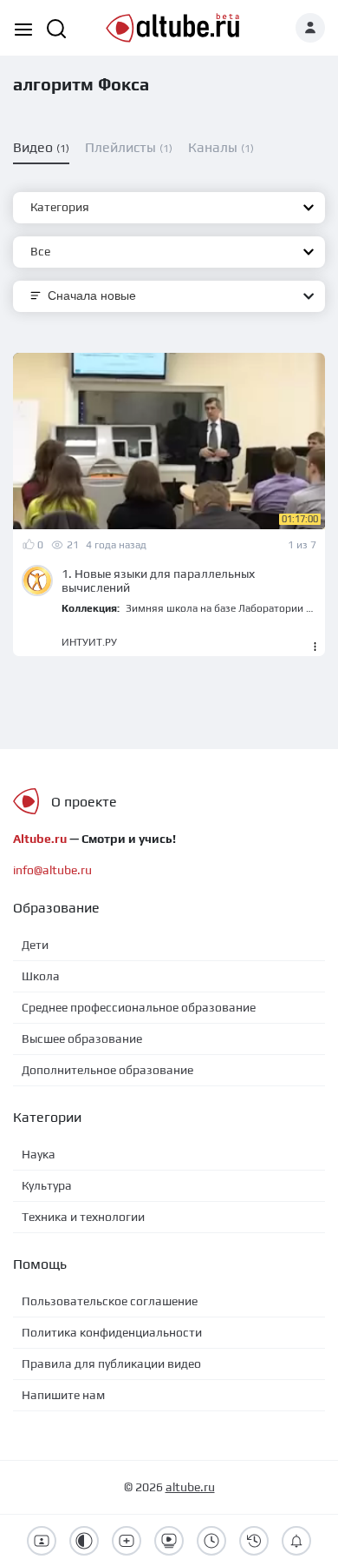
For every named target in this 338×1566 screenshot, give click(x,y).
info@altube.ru (52, 870)
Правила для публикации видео (111, 1363)
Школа (41, 976)
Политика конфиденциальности (112, 1332)
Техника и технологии (83, 1217)
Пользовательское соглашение (110, 1301)
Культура (47, 1185)
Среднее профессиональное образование (139, 1007)
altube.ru (190, 1487)
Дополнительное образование (107, 1070)
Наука (38, 1154)
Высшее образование (82, 1038)
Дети (35, 945)
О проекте (84, 801)
